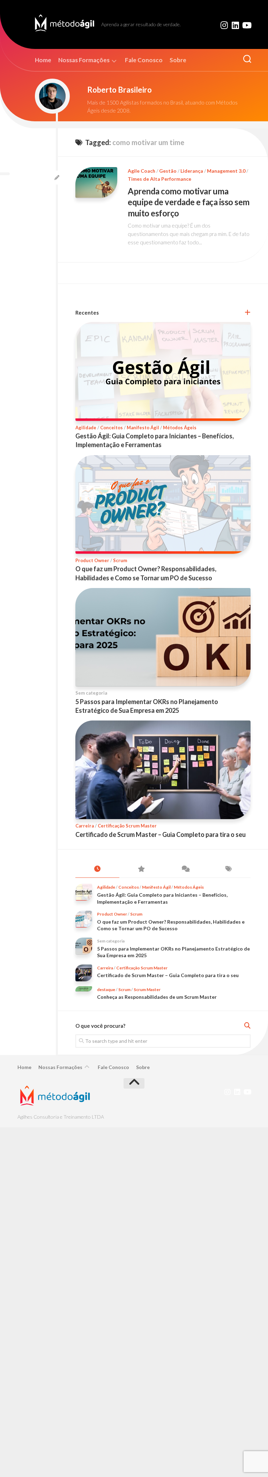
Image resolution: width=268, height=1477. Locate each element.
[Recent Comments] (185, 869)
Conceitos (111, 427)
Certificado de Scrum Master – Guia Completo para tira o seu (160, 834)
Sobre (178, 60)
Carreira (84, 826)
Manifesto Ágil (143, 427)
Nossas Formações (84, 60)
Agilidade (85, 427)
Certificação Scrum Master (127, 826)
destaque (106, 989)
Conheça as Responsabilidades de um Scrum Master (157, 997)
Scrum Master (147, 989)
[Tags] (229, 869)
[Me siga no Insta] (224, 25)
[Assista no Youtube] (246, 25)
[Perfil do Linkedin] (235, 25)
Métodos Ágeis (179, 427)
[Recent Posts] (97, 869)
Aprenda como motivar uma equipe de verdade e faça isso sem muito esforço (189, 202)
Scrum (120, 560)
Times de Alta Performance (159, 179)
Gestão (168, 171)
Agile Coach (141, 171)
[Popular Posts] (141, 869)
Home (43, 60)
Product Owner (92, 560)
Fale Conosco (144, 60)
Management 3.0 (226, 171)
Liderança (191, 171)
